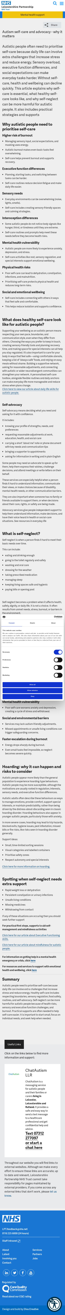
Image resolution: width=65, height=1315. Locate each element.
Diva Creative (31, 1309)
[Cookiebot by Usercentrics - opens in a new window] (49, 617)
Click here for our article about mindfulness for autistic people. (31, 946)
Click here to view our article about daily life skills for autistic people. (30, 390)
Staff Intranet (9, 1240)
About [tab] (53, 623)
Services (37, 1250)
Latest (5, 1254)
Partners (37, 1254)
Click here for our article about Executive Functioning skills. (31, 937)
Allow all (32, 684)
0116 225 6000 (10, 1233)
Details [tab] (32, 623)
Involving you (9, 1258)
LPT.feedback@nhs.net (15, 1229)
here (33, 960)
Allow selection (32, 690)
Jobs (35, 1258)
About (5, 1250)
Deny (32, 696)
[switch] (58, 659)
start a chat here (33, 1145)
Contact (6, 1262)
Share (54, 25)
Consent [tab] (12, 623)
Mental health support (33, 14)
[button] (54, 1304)
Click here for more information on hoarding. (26, 866)
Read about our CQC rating (16, 1296)
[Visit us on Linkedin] (6, 1272)
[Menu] (61, 3)
